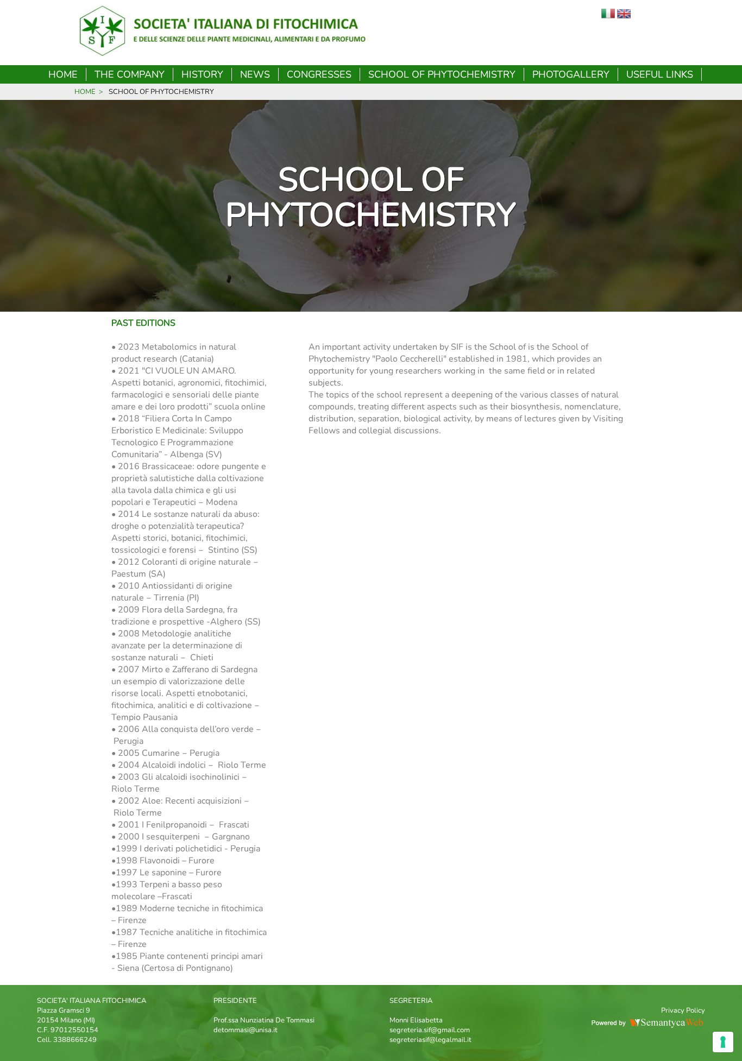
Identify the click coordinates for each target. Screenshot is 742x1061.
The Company (130, 74)
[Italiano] (608, 16)
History (202, 74)
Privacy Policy (683, 1010)
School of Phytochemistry (441, 74)
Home (63, 74)
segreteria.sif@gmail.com (429, 1030)
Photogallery (570, 74)
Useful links (659, 74)
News (255, 74)
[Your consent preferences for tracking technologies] (723, 1042)
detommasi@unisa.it (245, 1030)
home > (88, 92)
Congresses (319, 74)
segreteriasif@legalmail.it (430, 1040)
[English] (624, 16)
